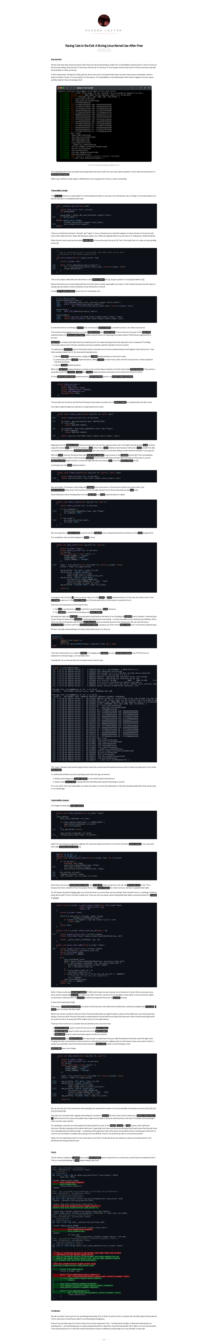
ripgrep (69, 332)
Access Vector (104, 30)
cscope (55, 898)
